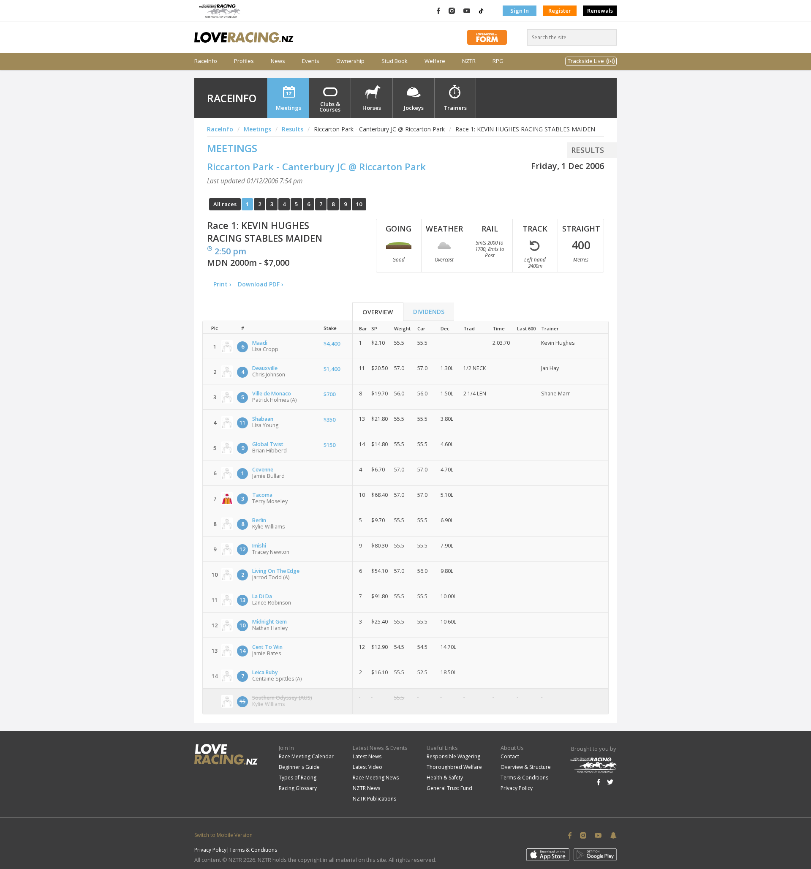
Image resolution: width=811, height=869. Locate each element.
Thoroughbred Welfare (454, 767)
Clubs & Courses (329, 106)
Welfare (435, 61)
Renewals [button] (600, 10)
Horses (371, 108)
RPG (498, 61)
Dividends (428, 312)
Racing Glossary (298, 788)
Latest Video (367, 767)
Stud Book (394, 61)
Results (292, 129)
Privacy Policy (517, 788)
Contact (510, 756)
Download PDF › (262, 284)
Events (310, 61)
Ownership (350, 61)
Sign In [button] (519, 10)
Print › (222, 284)
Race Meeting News (376, 777)
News (278, 61)
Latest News (367, 756)
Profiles (244, 61)
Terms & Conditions (524, 777)
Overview (377, 312)
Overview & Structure (526, 767)
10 (359, 204)
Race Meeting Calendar (306, 756)
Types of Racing (297, 777)
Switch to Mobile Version (223, 835)
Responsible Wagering (453, 756)
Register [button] (559, 10)
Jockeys (414, 108)
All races (225, 204)
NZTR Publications (374, 798)
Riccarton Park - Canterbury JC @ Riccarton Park (316, 166)
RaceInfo (205, 61)
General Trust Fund (449, 788)
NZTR (469, 61)
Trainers (455, 108)
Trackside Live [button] (586, 61)
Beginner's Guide (299, 767)
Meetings (288, 108)
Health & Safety (445, 777)
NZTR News (366, 788)
